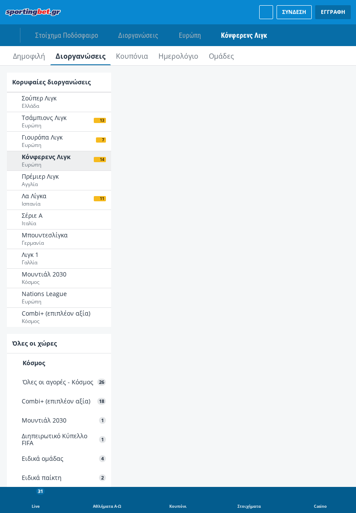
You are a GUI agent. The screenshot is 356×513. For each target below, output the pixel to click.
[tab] (29, 55)
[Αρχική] (34, 12)
